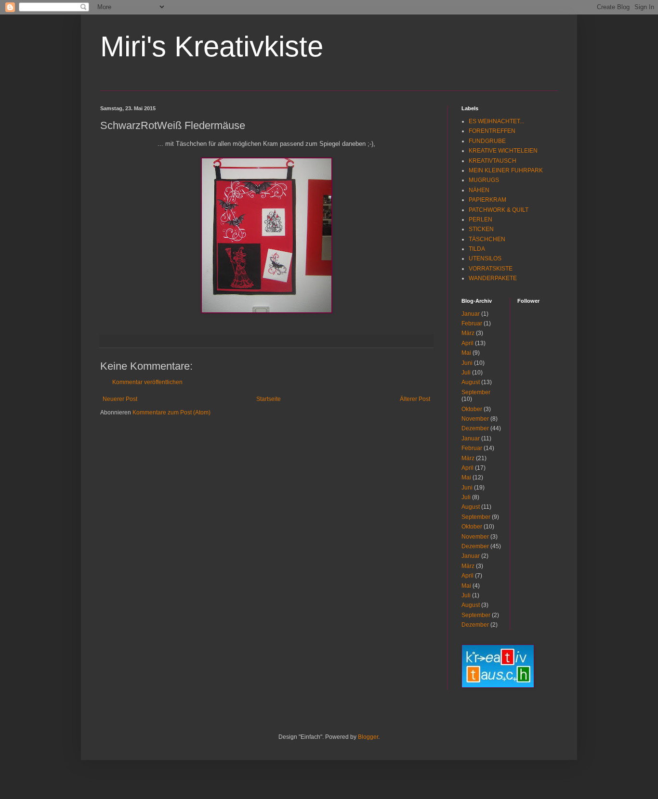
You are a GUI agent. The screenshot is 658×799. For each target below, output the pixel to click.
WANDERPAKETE (493, 278)
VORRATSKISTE (491, 268)
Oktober (471, 409)
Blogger (368, 737)
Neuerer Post (120, 399)
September (475, 392)
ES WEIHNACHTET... (496, 121)
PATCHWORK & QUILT (498, 209)
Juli (466, 372)
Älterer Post (415, 399)
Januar (470, 313)
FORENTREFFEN (492, 131)
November (475, 418)
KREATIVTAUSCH (492, 160)
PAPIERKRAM (487, 199)
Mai (466, 352)
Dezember (475, 428)
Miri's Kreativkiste (211, 46)
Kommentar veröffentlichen (147, 382)
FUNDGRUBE (487, 141)
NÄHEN (479, 190)
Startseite (268, 399)
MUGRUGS (484, 180)
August (470, 382)
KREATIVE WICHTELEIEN (503, 150)
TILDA (477, 248)
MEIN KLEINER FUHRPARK (506, 170)
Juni (467, 363)
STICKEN (481, 229)
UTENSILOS (485, 258)
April (467, 343)
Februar (471, 323)
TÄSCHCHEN (487, 239)
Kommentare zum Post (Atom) (171, 412)
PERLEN (480, 219)
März (467, 333)
